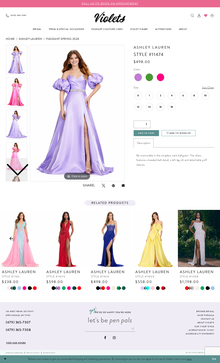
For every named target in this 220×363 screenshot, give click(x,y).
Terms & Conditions (14, 353)
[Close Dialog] (5, 359)
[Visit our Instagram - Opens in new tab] (114, 338)
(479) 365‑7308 (18, 329)
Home (10, 39)
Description (143, 143)
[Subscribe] (133, 329)
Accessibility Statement (200, 333)
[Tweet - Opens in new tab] (103, 186)
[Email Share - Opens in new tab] (123, 185)
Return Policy (49, 353)
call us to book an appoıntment (110, 3)
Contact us (207, 318)
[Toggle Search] (192, 15)
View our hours (16, 342)
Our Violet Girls (204, 326)
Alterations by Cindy (201, 330)
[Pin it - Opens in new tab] (113, 186)
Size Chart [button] (208, 87)
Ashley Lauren (30, 39)
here (189, 359)
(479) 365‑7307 (18, 322)
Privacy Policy (33, 353)
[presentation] (21, 238)
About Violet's (205, 322)
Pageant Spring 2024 (62, 39)
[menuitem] (16, 15)
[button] (199, 15)
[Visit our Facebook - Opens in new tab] (105, 338)
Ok (214, 359)
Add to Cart (146, 133)
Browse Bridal (205, 311)
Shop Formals (205, 315)
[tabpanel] (77, 113)
